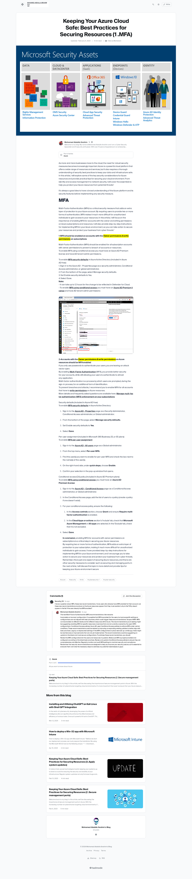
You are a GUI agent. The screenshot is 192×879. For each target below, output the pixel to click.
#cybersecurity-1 (93, 579)
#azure (62, 579)
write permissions (78, 390)
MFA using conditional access (83, 287)
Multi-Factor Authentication (83, 372)
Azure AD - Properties (85, 411)
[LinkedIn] (92, 142)
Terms (103, 850)
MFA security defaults (78, 259)
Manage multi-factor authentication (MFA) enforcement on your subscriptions (96, 395)
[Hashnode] (96, 834)
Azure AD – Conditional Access (89, 488)
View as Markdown (114, 41)
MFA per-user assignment (80, 440)
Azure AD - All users (84, 445)
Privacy (96, 850)
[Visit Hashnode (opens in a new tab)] (96, 868)
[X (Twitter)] (89, 142)
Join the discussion (133, 596)
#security (72, 579)
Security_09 (59, 601)
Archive (89, 850)
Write (168, 4)
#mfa (82, 579)
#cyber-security (109, 579)
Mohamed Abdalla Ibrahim (75, 142)
